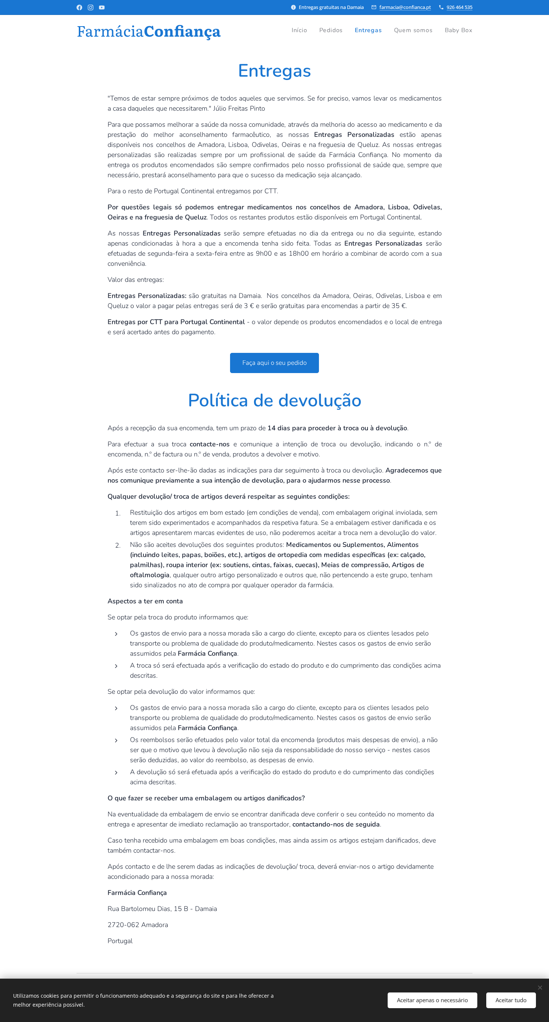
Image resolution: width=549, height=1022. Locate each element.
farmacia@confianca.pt (405, 7)
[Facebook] (79, 7)
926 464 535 (459, 7)
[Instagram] (90, 7)
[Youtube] (101, 7)
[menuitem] (301, 30)
